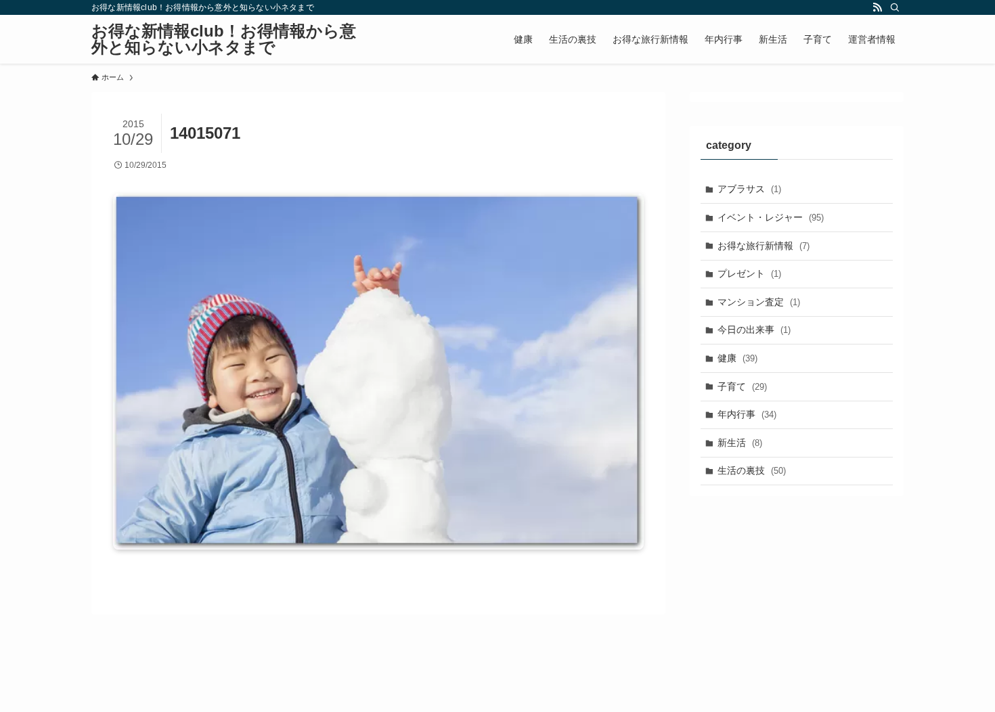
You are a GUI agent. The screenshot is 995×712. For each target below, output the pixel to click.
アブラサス (749, 188)
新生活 (739, 442)
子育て (742, 386)
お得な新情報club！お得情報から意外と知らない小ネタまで (223, 39)
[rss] (877, 7)
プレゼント (749, 273)
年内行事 (746, 414)
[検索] (895, 7)
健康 (737, 358)
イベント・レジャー (770, 217)
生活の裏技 (751, 470)
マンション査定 (758, 301)
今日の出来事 (754, 329)
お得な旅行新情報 (763, 245)
